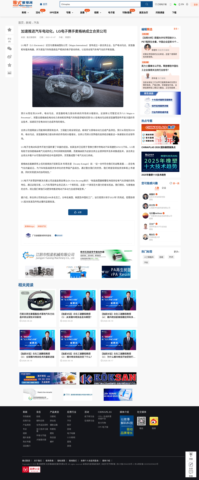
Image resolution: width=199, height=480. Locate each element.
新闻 (29, 23)
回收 (161, 257)
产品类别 (27, 425)
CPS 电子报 (103, 427)
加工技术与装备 (42, 430)
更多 (175, 28)
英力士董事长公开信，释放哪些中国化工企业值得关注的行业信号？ (159, 67)
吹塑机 (53, 429)
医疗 (69, 425)
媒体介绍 (106, 461)
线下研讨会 (89, 416)
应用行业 (27, 421)
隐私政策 (61, 461)
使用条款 (49, 461)
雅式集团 (26, 461)
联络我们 (73, 461)
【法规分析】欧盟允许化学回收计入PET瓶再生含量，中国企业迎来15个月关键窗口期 (160, 40)
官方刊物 (102, 423)
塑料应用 (40, 421)
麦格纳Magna (29, 226)
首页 (21, 23)
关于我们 (38, 461)
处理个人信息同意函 (90, 461)
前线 (38, 416)
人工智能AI (149, 257)
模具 (52, 433)
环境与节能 (41, 435)
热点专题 (27, 442)
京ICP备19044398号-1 (125, 464)
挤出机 (53, 421)
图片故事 (27, 437)
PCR (171, 257)
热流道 (53, 437)
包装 (69, 416)
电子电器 (71, 433)
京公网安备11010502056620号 (146, 464)
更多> (176, 251)
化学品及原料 (42, 425)
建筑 (69, 442)
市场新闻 (27, 416)
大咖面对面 (41, 440)
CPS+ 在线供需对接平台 (104, 417)
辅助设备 (54, 425)
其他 (69, 446)
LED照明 (71, 437)
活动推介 (27, 446)
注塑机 (53, 416)
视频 (25, 433)
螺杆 (52, 442)
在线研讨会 (89, 421)
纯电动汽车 (42, 226)
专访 (25, 429)
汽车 (36, 23)
